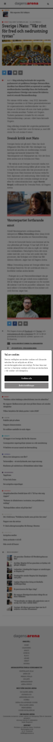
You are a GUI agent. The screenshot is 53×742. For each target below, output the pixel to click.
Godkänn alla (26, 378)
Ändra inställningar (26, 386)
